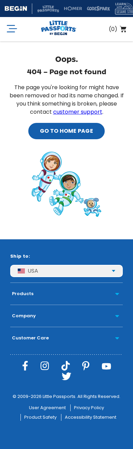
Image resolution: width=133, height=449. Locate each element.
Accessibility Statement (90, 417)
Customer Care (30, 338)
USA (33, 271)
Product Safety (40, 417)
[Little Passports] (58, 29)
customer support (77, 112)
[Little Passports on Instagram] (45, 366)
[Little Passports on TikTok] (65, 366)
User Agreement (47, 407)
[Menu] (12, 29)
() (113, 29)
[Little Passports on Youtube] (106, 366)
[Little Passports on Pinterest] (85, 366)
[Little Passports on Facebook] (25, 366)
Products (22, 293)
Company (24, 315)
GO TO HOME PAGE (66, 131)
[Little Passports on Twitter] (66, 376)
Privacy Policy (89, 407)
